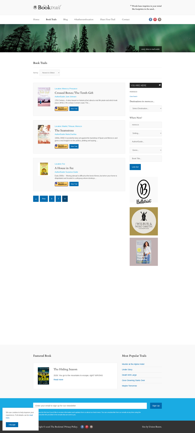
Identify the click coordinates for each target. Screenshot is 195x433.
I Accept (12, 425)
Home (36, 19)
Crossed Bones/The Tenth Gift (74, 93)
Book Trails (51, 19)
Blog (65, 19)
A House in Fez (64, 168)
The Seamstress (64, 131)
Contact (126, 19)
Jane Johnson (71, 97)
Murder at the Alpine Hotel (133, 364)
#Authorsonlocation (83, 19)
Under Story (127, 369)
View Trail (74, 109)
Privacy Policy (70, 426)
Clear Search (133, 96)
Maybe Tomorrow (129, 386)
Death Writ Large (129, 375)
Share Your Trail (107, 19)
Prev (44, 199)
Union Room (155, 426)
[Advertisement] (144, 302)
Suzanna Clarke (72, 172)
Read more (58, 379)
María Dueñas (71, 134)
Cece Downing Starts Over (133, 380)
